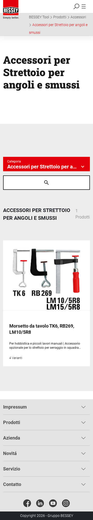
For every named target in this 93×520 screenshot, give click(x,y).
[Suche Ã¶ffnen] (46, 182)
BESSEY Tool (39, 17)
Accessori (78, 17)
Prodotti (59, 17)
